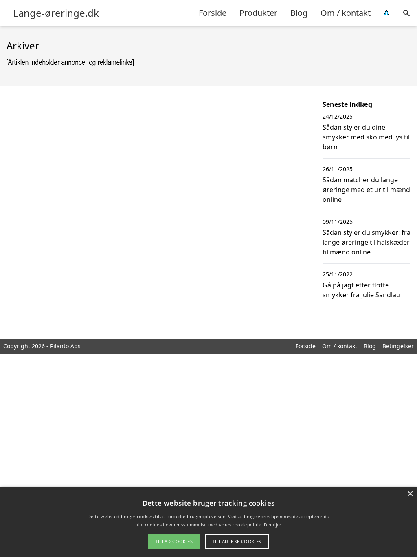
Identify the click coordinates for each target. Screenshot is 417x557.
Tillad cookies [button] (174, 541)
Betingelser (398, 346)
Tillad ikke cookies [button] (237, 541)
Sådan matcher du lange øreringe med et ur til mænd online (366, 189)
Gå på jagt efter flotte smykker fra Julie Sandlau (361, 290)
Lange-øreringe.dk (56, 13)
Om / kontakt (345, 12)
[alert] (208, 522)
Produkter (258, 12)
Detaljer (272, 525)
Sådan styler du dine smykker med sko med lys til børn (366, 137)
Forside (212, 12)
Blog (298, 12)
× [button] (410, 494)
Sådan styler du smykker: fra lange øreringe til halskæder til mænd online (366, 242)
